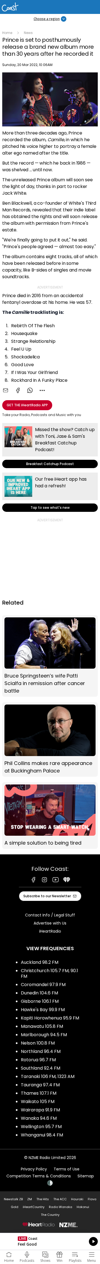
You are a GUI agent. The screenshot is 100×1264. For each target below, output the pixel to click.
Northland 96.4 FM (41, 1051)
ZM (29, 1199)
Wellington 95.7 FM (41, 1126)
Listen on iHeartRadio (50, 1241)
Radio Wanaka (60, 1207)
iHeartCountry (33, 1207)
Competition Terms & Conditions (38, 1176)
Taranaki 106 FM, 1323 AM (47, 1076)
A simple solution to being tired (50, 815)
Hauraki (77, 1199)
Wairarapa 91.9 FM (40, 1110)
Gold (14, 1207)
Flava (92, 1199)
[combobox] (42, 390)
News (28, 32)
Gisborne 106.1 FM (40, 1001)
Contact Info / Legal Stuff (50, 915)
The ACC (60, 1199)
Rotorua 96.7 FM (38, 1060)
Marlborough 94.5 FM (44, 1034)
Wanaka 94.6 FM (39, 1118)
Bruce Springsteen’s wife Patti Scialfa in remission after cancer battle (50, 656)
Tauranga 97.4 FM (40, 1085)
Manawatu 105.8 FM (42, 1026)
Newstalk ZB (13, 1199)
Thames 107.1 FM (38, 1093)
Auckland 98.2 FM (39, 962)
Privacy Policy (34, 1169)
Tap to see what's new (50, 492)
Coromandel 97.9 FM (43, 984)
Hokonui (83, 1207)
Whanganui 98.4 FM (42, 1135)
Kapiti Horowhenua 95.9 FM (50, 1018)
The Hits (42, 1199)
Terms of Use (66, 1169)
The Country (50, 1214)
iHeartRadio (50, 931)
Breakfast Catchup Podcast (50, 445)
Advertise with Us (50, 923)
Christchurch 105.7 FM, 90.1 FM (49, 973)
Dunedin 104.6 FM (39, 993)
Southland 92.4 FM (40, 1068)
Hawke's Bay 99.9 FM (43, 1009)
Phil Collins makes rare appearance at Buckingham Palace (50, 739)
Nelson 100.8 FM (38, 1043)
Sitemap (86, 1176)
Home (7, 32)
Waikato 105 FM (37, 1101)
